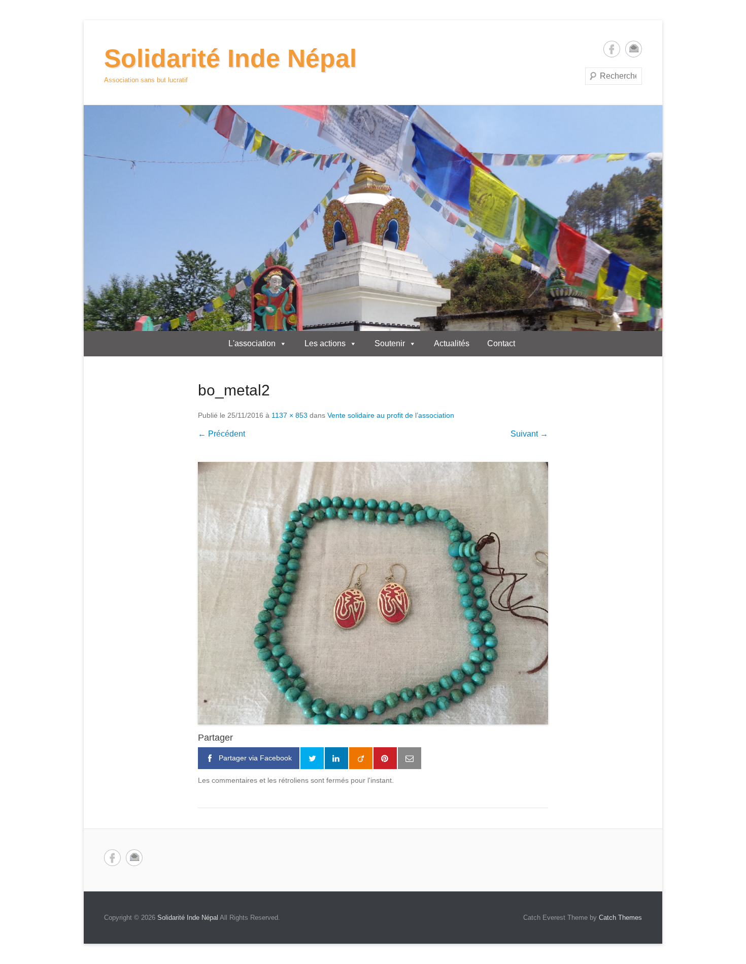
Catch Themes (620, 917)
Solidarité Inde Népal (230, 58)
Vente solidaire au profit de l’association (390, 415)
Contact (501, 343)
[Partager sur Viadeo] (360, 758)
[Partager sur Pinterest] (385, 758)
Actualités (451, 343)
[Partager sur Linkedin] (336, 758)
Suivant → (529, 433)
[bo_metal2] (373, 593)
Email (633, 49)
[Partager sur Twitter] (312, 758)
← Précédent (221, 433)
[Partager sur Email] (409, 758)
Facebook (611, 49)
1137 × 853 (290, 415)
